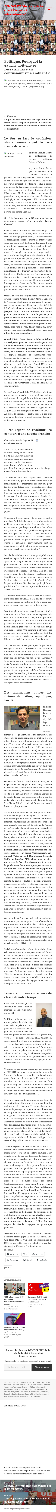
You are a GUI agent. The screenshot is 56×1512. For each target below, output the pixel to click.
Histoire (38, 1394)
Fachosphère (30, 1394)
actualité (7, 1392)
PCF (5, 1396)
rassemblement (13, 1396)
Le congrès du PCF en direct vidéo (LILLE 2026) (37, 1298)
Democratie (24, 1392)
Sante (16, 1389)
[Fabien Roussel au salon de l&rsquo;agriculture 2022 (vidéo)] (14, 1319)
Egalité (14, 1394)
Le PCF (28, 1385)
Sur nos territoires (25, 1389)
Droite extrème (34, 1392)
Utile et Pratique (35, 1396)
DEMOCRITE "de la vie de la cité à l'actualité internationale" (23, 10)
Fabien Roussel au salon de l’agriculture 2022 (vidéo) (14, 1328)
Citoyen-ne (15, 1392)
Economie (44, 1392)
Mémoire (45, 1394)
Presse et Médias (28, 1387)
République (24, 1396)
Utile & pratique (38, 1389)
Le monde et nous (18, 1385)
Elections (44, 1382)
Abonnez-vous (42, 1367)
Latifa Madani (10, 116)
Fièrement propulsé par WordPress (17, 1509)
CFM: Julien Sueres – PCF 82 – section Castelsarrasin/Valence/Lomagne (14, 1300)
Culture (37, 1382)
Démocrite (27, 1382)
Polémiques (17, 1387)
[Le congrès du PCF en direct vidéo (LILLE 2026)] (38, 1289)
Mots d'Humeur (36, 1385)
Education (7, 1394)
